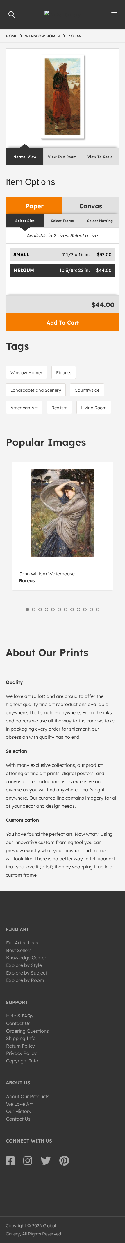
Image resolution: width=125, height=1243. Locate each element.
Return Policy (20, 1046)
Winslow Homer (26, 372)
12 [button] (97, 609)
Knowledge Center (26, 958)
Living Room (94, 407)
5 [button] (53, 609)
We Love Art (19, 1104)
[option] (62, 526)
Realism (59, 407)
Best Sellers (19, 950)
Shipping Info (21, 1038)
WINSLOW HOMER (42, 36)
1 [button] (27, 609)
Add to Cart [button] (63, 322)
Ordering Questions (27, 1031)
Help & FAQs (19, 1016)
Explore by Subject (26, 973)
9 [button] (78, 609)
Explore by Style (24, 965)
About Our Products (27, 1096)
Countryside (87, 390)
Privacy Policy (21, 1053)
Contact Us (18, 1023)
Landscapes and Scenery (35, 390)
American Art (24, 407)
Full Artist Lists (22, 943)
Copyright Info (22, 1061)
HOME (11, 36)
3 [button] (40, 609)
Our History (18, 1111)
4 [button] (46, 609)
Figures (63, 372)
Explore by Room (25, 980)
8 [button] (72, 609)
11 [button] (91, 609)
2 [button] (33, 609)
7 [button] (65, 609)
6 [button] (59, 609)
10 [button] (85, 609)
